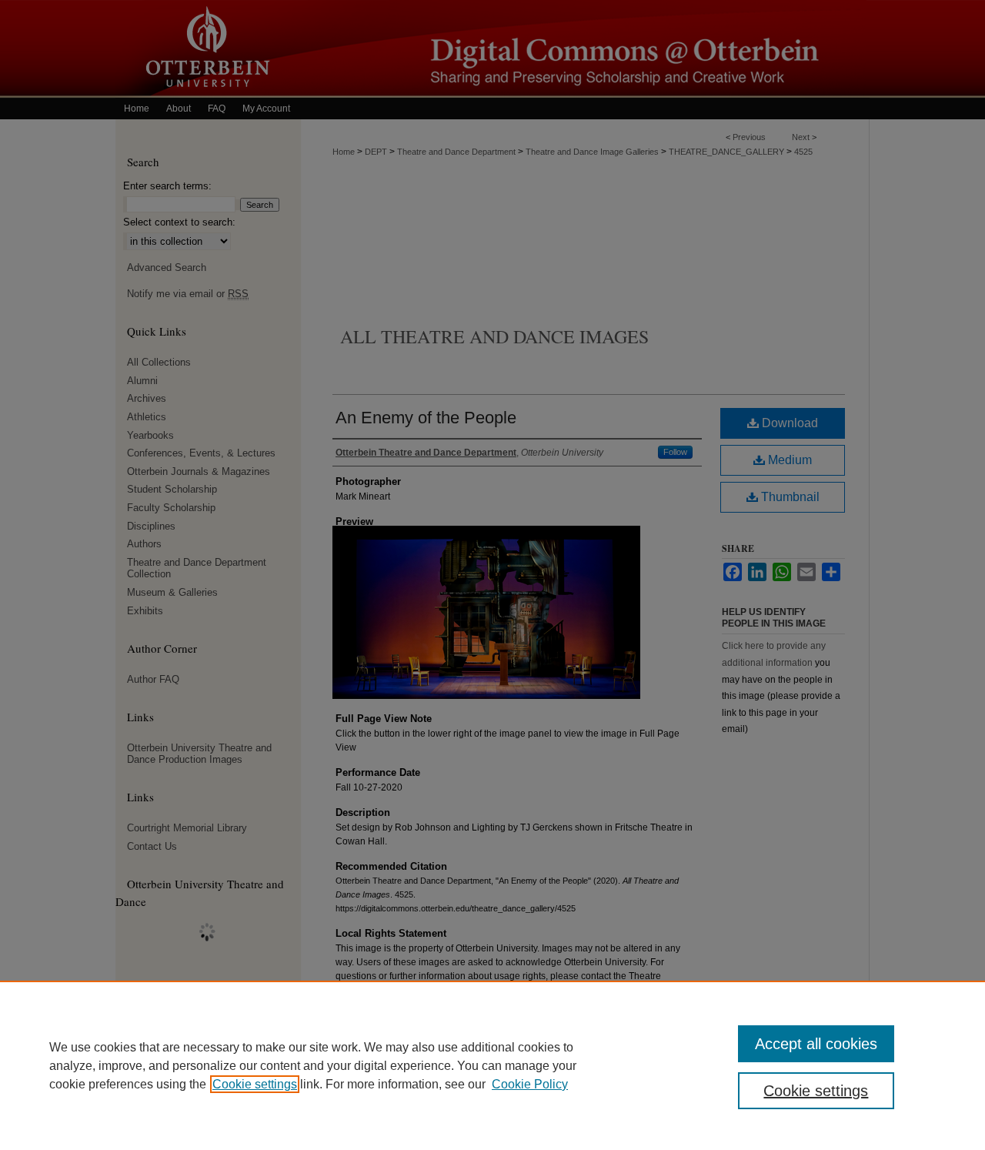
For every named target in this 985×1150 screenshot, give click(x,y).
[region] (492, 1065)
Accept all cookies (816, 1043)
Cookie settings (254, 1084)
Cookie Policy (530, 1084)
